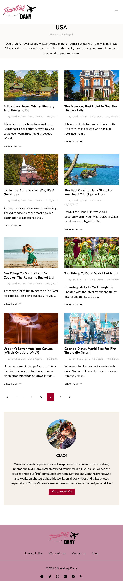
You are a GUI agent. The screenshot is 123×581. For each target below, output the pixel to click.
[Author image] (5, 116)
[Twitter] (50, 577)
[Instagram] (58, 577)
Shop (95, 553)
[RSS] (81, 577)
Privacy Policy (34, 553)
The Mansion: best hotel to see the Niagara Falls (90, 108)
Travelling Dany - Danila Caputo (26, 116)
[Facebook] (42, 577)
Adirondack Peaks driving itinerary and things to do (29, 108)
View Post (12, 146)
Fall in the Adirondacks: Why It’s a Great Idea (29, 192)
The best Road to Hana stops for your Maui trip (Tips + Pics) (88, 192)
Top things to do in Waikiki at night (91, 273)
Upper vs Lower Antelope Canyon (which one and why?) (28, 350)
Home (53, 34)
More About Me (62, 491)
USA (61, 34)
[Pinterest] (65, 577)
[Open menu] (116, 12)
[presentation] (31, 85)
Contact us (79, 553)
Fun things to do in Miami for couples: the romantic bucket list (29, 275)
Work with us (57, 553)
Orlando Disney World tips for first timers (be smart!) (90, 350)
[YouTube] (73, 577)
